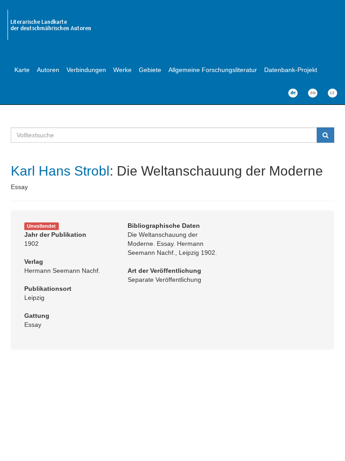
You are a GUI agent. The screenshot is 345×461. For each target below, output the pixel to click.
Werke (122, 69)
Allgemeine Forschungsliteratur (212, 69)
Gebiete (150, 69)
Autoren (48, 69)
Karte (22, 69)
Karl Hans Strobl (60, 170)
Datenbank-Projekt (290, 69)
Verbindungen (86, 69)
